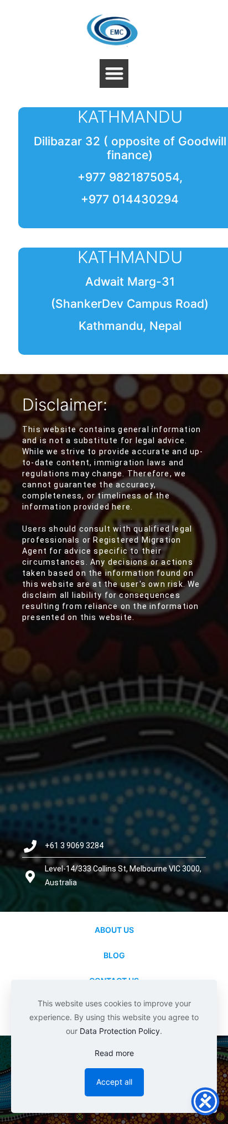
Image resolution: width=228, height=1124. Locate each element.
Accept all (114, 1081)
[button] (114, 73)
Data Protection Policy (120, 1031)
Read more (114, 1053)
